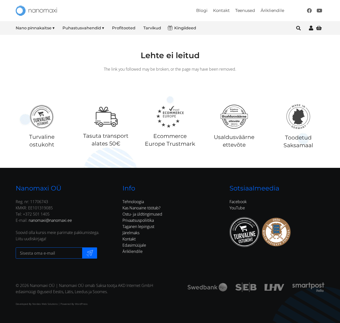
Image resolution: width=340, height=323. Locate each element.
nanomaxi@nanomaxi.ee (50, 220)
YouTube (237, 208)
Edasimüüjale (134, 245)
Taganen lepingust (138, 226)
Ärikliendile (132, 251)
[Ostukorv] (318, 28)
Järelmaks (130, 232)
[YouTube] (319, 11)
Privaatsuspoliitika (138, 220)
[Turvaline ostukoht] (42, 116)
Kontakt (129, 239)
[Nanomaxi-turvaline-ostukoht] (244, 232)
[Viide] (311, 28)
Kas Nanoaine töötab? (141, 208)
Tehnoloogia (133, 201)
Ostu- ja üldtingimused (142, 214)
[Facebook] (309, 11)
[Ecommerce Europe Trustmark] (170, 116)
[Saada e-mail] (89, 253)
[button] (58, 28)
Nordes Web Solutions (45, 304)
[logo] (36, 11)
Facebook (238, 201)
